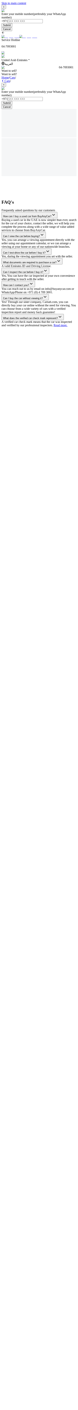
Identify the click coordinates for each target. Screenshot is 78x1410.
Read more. (60, 325)
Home (5, 77)
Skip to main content (14, 3)
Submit (7, 25)
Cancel (7, 29)
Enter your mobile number (17, 14)
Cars (12, 77)
